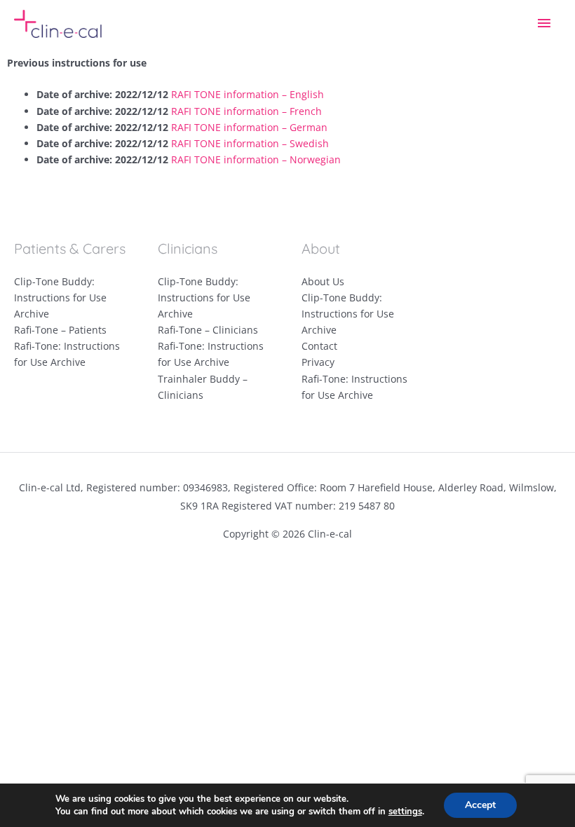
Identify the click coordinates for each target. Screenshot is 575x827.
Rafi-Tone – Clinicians (208, 329)
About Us (323, 281)
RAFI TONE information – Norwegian (256, 159)
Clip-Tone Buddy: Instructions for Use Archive (60, 297)
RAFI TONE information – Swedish (250, 143)
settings (405, 811)
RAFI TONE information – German (249, 127)
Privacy (318, 362)
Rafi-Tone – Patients (60, 329)
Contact (319, 346)
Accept (480, 805)
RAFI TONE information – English (247, 94)
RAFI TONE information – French (246, 111)
